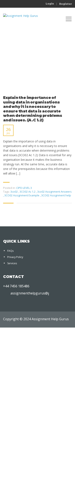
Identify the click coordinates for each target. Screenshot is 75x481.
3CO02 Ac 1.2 (28, 191)
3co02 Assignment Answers (54, 191)
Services (12, 263)
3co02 (14, 191)
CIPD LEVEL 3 (24, 188)
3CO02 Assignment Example (22, 195)
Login (50, 3)
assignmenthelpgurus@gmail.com (37, 293)
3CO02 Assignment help (56, 195)
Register (65, 4)
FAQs (10, 251)
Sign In (33, 474)
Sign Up (23, 474)
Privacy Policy (15, 257)
